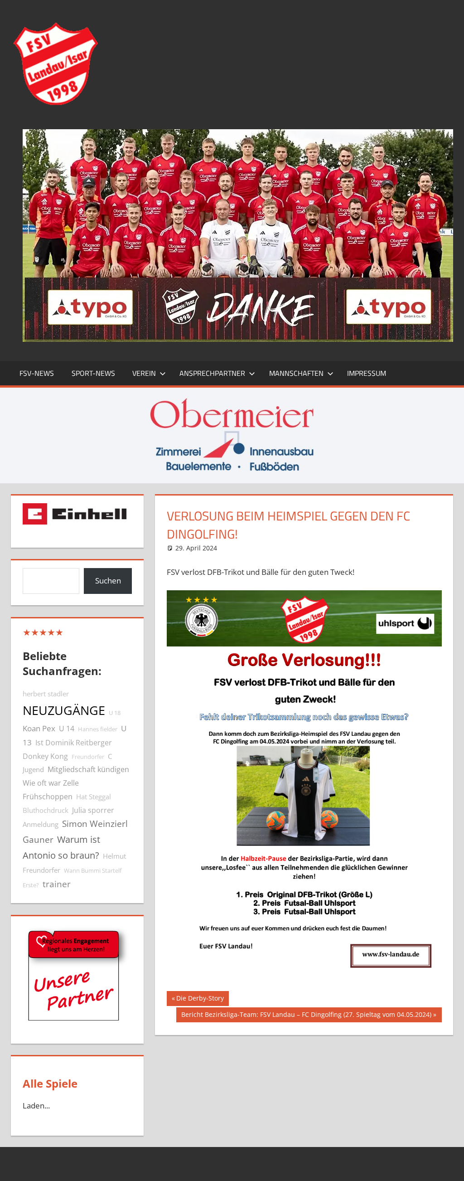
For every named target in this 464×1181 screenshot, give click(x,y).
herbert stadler (46, 693)
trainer (57, 883)
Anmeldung (40, 824)
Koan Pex (39, 728)
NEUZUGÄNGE (64, 710)
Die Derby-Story (200, 999)
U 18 (115, 713)
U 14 (66, 729)
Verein (144, 373)
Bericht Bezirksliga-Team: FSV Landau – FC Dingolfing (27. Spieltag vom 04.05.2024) (306, 1016)
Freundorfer (88, 757)
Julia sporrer (93, 810)
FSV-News (36, 373)
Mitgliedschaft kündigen (88, 769)
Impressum (366, 373)
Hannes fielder (97, 729)
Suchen (108, 580)
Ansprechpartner (212, 373)
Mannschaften (296, 373)
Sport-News (93, 373)
